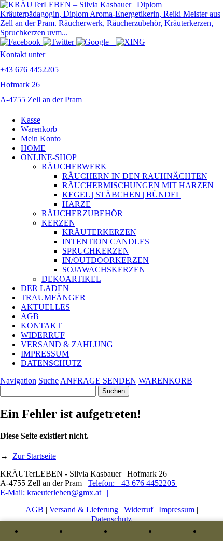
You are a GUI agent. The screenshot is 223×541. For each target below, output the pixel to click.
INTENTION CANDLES (105, 241)
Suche (48, 380)
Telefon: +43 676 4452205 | (133, 483)
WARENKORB (165, 380)
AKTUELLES (45, 306)
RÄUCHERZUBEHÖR (82, 213)
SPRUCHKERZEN (95, 250)
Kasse (30, 119)
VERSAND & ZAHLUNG (67, 344)
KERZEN (58, 222)
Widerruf (138, 509)
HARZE (76, 204)
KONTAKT (41, 325)
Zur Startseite (34, 456)
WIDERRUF (43, 335)
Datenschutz (111, 518)
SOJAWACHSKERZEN (103, 269)
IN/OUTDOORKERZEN (105, 260)
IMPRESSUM (45, 353)
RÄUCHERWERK (74, 166)
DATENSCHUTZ (51, 363)
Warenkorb (39, 129)
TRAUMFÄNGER (53, 297)
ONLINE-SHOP (49, 157)
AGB (30, 316)
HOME (33, 147)
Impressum (176, 509)
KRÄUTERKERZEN (99, 232)
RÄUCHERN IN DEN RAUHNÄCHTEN (134, 175)
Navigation (18, 380)
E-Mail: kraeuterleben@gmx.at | (53, 492)
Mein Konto (41, 138)
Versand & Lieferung (83, 509)
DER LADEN (45, 288)
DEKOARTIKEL (71, 278)
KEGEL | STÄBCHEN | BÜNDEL (121, 194)
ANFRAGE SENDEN (98, 380)
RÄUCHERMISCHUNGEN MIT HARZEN (138, 185)
